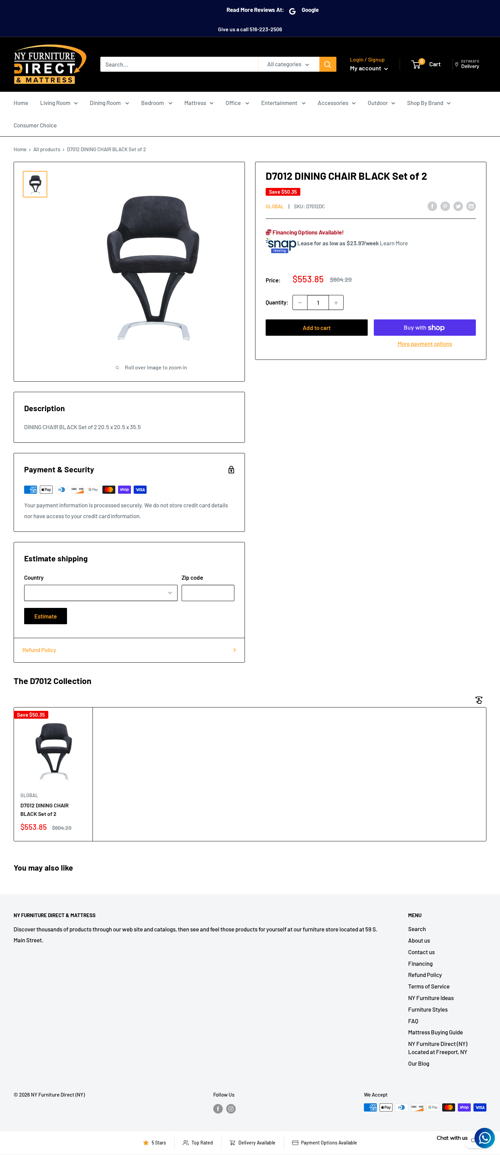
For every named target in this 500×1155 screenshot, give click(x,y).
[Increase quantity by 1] (336, 303)
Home (21, 102)
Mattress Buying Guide (435, 1032)
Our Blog (418, 1063)
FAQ (413, 1020)
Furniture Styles (428, 1009)
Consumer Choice (35, 125)
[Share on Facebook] (432, 205)
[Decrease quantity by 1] (300, 303)
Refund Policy (39, 649)
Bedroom (153, 102)
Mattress (195, 102)
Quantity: (277, 302)
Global (275, 206)
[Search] (327, 64)
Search (417, 928)
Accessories (333, 102)
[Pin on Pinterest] (445, 205)
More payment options (425, 343)
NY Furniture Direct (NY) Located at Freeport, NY (437, 1047)
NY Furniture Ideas (431, 997)
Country (34, 577)
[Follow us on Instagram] (231, 1108)
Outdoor (378, 102)
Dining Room (106, 102)
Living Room (55, 102)
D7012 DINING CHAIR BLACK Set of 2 (44, 809)
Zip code (192, 577)
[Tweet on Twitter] (458, 205)
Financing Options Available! (307, 232)
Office (234, 102)
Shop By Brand (425, 102)
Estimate (45, 616)
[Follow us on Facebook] (218, 1108)
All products (46, 149)
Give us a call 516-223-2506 (250, 29)
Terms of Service (429, 986)
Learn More (394, 243)
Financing (420, 963)
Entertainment (279, 102)
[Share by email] (471, 205)
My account (366, 68)
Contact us (421, 951)
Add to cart (317, 328)
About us (419, 940)
